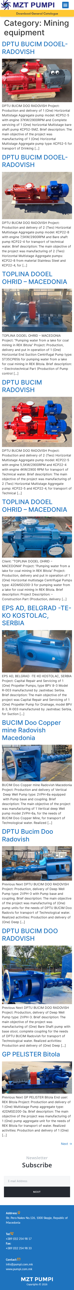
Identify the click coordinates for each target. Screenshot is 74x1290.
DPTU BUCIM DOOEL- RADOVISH (35, 47)
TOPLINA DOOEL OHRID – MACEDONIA (34, 277)
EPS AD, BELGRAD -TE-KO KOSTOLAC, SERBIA (36, 615)
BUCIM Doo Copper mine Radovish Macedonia (31, 730)
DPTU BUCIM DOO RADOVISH (30, 934)
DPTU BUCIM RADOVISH (22, 386)
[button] (65, 5)
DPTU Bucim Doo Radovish (27, 835)
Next (66, 1144)
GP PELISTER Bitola (31, 1054)
